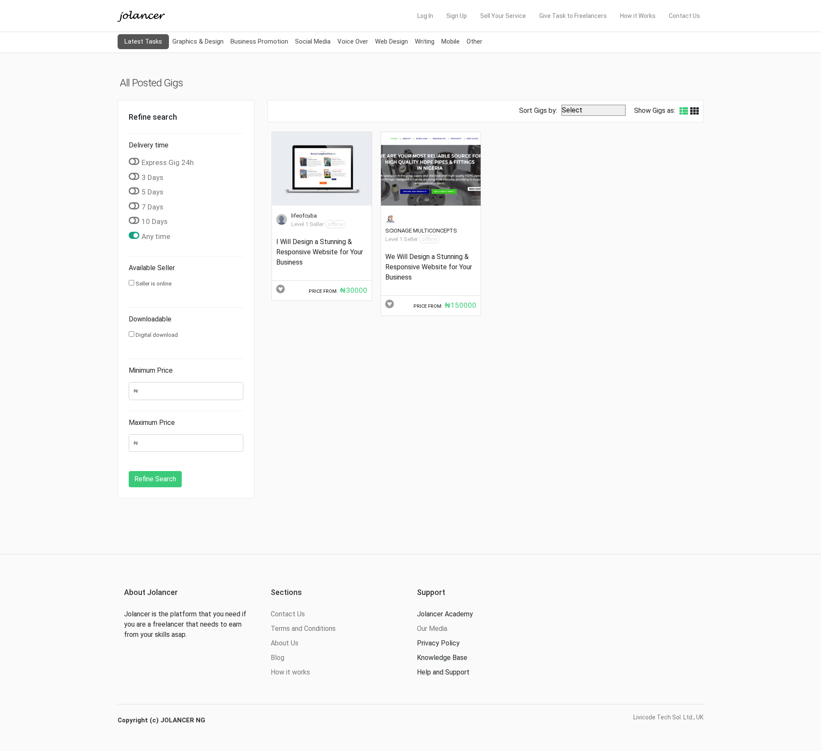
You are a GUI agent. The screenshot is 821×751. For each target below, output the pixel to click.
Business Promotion (259, 41)
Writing (424, 41)
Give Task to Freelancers (573, 15)
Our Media (432, 628)
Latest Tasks (143, 41)
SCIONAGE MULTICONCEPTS (421, 230)
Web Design (391, 41)
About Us (284, 643)
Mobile (450, 41)
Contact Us (684, 15)
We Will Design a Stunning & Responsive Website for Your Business (428, 267)
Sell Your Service (503, 15)
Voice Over (352, 41)
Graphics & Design (198, 41)
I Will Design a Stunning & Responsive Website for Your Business (319, 252)
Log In (425, 15)
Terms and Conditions (303, 628)
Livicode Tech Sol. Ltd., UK (668, 717)
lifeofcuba (304, 215)
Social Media (313, 41)
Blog (277, 658)
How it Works (638, 15)
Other (474, 41)
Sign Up (456, 15)
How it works (290, 672)
